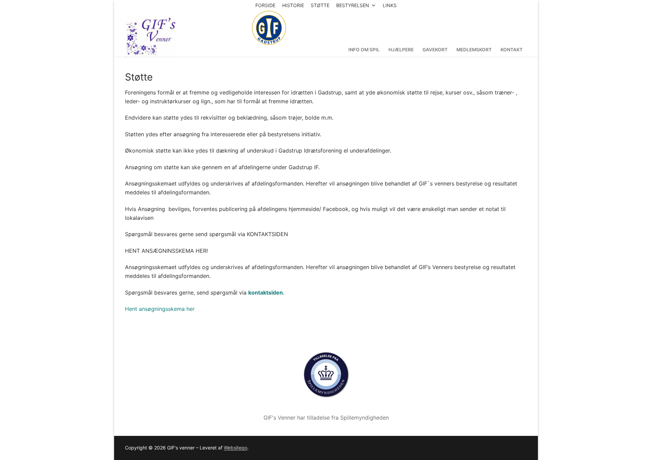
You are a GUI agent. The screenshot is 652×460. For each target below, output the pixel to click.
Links (390, 5)
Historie (293, 5)
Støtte (320, 5)
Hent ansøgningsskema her (160, 308)
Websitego (235, 447)
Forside (265, 5)
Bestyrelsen (352, 5)
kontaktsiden (265, 292)
